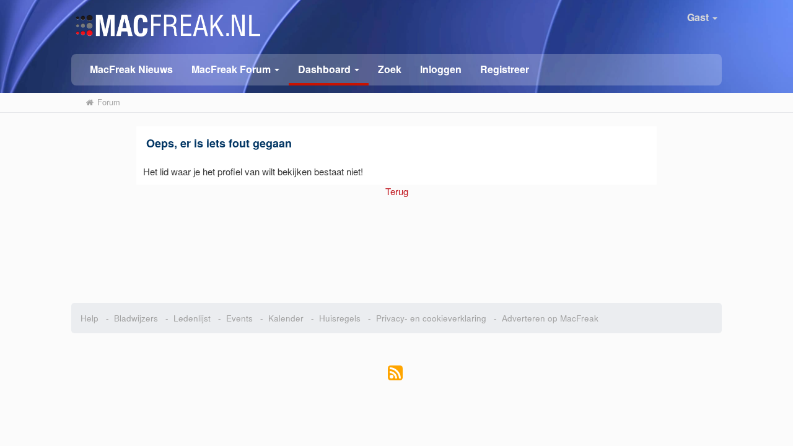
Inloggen (441, 69)
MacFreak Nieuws (131, 69)
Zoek (389, 69)
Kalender (286, 318)
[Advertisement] (397, 244)
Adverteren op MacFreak (550, 318)
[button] (235, 68)
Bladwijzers (136, 318)
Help (90, 318)
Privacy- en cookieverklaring (431, 318)
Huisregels (340, 318)
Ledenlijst (192, 318)
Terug (396, 191)
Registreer (504, 69)
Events (239, 318)
